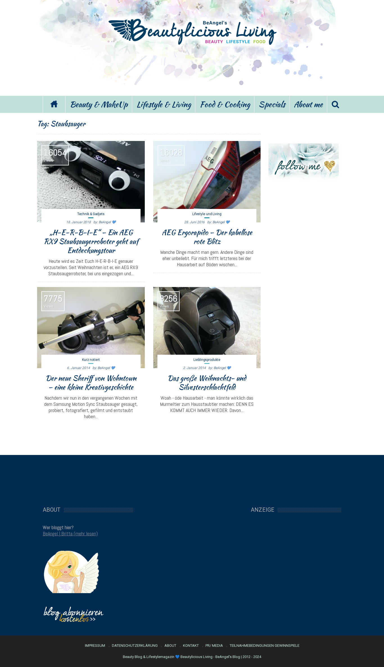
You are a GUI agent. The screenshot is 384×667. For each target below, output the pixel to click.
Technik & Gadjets (91, 214)
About (170, 645)
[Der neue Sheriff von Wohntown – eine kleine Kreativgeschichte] (91, 327)
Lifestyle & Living (163, 104)
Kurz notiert (91, 360)
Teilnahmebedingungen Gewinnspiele (264, 645)
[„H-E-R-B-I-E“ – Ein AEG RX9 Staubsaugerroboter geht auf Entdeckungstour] (91, 181)
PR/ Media (214, 645)
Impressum (95, 645)
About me (308, 104)
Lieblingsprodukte (206, 360)
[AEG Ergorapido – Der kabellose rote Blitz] (207, 181)
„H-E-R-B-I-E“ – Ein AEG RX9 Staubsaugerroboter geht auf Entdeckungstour (91, 241)
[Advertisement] (192, 69)
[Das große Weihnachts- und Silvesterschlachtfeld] (207, 327)
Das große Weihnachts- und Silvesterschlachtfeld (207, 382)
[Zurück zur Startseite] (54, 104)
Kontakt (191, 645)
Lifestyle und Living (207, 214)
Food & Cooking (225, 104)
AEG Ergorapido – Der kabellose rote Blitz (207, 236)
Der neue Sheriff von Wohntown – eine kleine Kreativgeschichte (91, 382)
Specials (272, 104)
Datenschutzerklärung (135, 645)
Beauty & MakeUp (99, 104)
